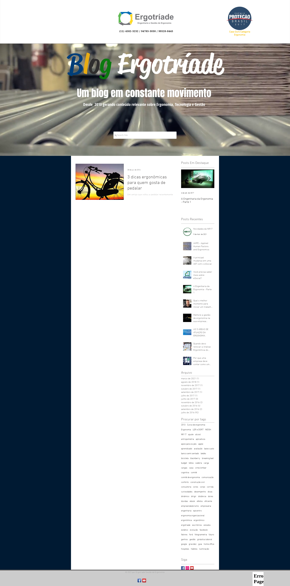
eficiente (208, 501)
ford (191, 534)
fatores (184, 534)
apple (200, 444)
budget (184, 463)
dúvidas (184, 501)
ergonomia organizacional (193, 515)
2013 (183, 425)
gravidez (193, 544)
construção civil (197, 482)
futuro (211, 534)
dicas (210, 492)
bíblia (191, 463)
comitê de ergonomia (190, 477)
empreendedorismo (190, 506)
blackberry (195, 458)
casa (191, 468)
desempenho (200, 492)
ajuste (190, 434)
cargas (184, 468)
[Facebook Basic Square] (183, 568)
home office (209, 544)
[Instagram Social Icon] (187, 568)
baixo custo (209, 449)
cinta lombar (200, 468)
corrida (210, 487)
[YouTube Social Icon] (192, 568)
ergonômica (186, 520)
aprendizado (186, 449)
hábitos (194, 549)
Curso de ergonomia (196, 425)
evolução (194, 530)
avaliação (198, 449)
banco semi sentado (190, 453)
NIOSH (208, 429)
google (184, 544)
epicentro (197, 511)
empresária (206, 506)
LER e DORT (198, 429)
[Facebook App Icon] (139, 580)
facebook (204, 530)
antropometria (187, 439)
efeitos (200, 501)
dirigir (193, 496)
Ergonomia (186, 429)
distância (202, 496)
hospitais (185, 549)
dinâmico (185, 496)
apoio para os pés (189, 444)
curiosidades (186, 492)
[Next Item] (209, 178)
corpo (202, 487)
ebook (192, 501)
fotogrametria (201, 534)
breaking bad (207, 458)
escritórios (197, 525)
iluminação (204, 549)
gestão (192, 539)
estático (184, 530)
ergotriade (185, 525)
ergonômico (199, 520)
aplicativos (200, 439)
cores (195, 487)
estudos (207, 525)
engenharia (186, 511)
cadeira (198, 463)
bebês (203, 453)
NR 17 (183, 434)
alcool (198, 434)
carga (206, 463)
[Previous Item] (186, 178)
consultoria (186, 487)
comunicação (208, 477)
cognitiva (185, 472)
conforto (185, 482)
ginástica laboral (204, 539)
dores (210, 496)
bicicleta (184, 458)
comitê (194, 472)
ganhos (184, 539)
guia (200, 544)
